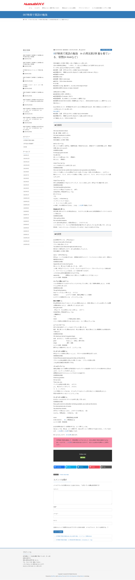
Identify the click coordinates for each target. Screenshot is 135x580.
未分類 (25, 147)
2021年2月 (26, 191)
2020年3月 (26, 227)
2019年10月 (26, 244)
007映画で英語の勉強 (106, 49)
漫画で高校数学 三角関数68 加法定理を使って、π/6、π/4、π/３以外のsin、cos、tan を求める (33, 110)
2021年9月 (26, 168)
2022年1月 (26, 155)
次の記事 (68, 434)
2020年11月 (26, 201)
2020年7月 (26, 214)
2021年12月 (26, 158)
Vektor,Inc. (82, 576)
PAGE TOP (130, 561)
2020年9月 (26, 208)
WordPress (53, 576)
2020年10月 (26, 204)
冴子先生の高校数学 (28, 143)
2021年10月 (26, 165)
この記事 (80, 205)
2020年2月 (26, 231)
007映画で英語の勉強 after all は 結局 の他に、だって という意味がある (74, 536)
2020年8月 (26, 211)
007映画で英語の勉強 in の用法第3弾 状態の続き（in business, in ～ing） (74, 539)
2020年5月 (26, 221)
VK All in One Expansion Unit (72, 576)
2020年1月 (26, 234)
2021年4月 (26, 185)
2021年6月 (26, 178)
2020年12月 (26, 198)
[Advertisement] (67, 33)
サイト (55, 520)
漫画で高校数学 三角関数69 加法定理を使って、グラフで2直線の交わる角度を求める (33, 101)
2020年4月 (26, 224)
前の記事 (55, 111)
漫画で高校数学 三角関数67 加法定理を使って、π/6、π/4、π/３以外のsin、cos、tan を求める (33, 119)
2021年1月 (26, 194)
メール (55, 513)
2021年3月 (26, 188)
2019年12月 (26, 237)
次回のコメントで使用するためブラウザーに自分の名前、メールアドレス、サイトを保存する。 (80, 527)
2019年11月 (26, 241)
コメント (55, 489)
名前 (55, 507)
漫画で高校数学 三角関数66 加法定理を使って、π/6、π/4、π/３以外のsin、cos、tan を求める (33, 128)
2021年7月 (26, 175)
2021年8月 (26, 171)
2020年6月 (26, 218)
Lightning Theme (61, 576)
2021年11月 (26, 161)
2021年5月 (26, 181)
